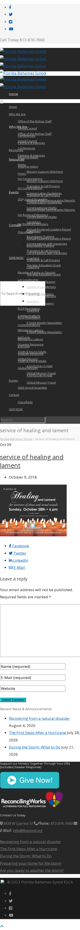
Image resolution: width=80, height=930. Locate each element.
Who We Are (17, 114)
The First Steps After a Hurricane (37, 732)
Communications (29, 316)
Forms (22, 174)
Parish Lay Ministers (40, 294)
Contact (15, 225)
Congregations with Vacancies (47, 244)
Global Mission (28, 359)
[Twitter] (11, 14)
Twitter (19, 553)
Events (13, 192)
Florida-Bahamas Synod (16, 439)
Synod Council (27, 128)
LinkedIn (20, 560)
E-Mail (19, 567)
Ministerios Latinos (30, 339)
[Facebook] (10, 7)
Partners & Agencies (31, 143)
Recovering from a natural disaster (39, 718)
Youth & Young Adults (32, 361)
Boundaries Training (40, 237)
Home (13, 94)
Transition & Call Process (43, 260)
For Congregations (30, 179)
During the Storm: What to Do (34, 747)
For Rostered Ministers (33, 215)
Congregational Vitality (42, 217)
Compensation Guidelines (44, 193)
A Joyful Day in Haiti (39, 366)
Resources (16, 159)
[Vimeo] (10, 21)
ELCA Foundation (29, 318)
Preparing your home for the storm (30, 863)
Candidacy (34, 222)
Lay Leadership (28, 280)
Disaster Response (31, 344)
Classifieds (25, 232)
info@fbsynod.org (27, 830)
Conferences (26, 148)
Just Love (24, 337)
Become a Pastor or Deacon (36, 272)
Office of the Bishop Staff (35, 121)
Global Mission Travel (41, 383)
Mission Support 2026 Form (45, 181)
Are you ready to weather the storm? (32, 870)
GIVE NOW (16, 257)
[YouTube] (11, 28)
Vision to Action (28, 167)
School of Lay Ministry (41, 287)
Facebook (20, 545)
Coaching (33, 258)
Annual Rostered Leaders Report (49, 229)
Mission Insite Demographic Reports (51, 200)
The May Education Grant (44, 265)
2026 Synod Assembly (32, 388)
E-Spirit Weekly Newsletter (44, 332)
